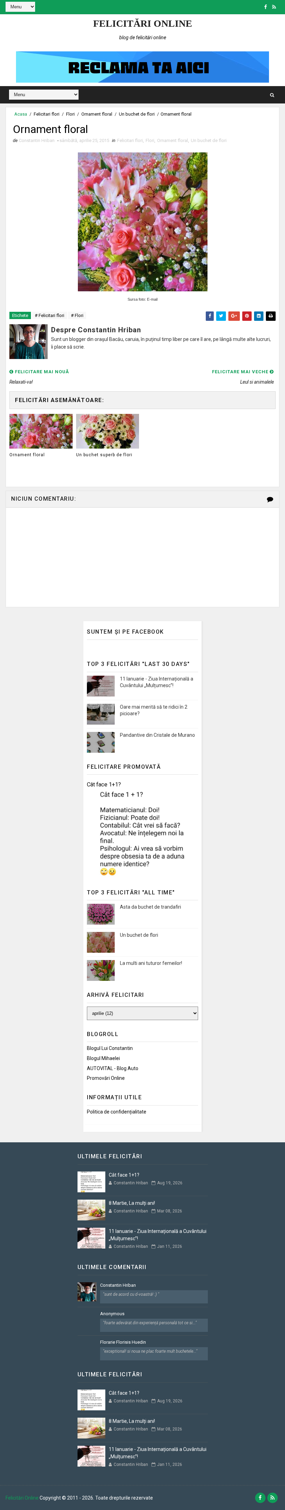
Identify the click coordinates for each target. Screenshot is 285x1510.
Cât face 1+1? (104, 784)
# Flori (77, 315)
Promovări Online (106, 1078)
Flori (70, 114)
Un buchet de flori (137, 114)
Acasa (20, 114)
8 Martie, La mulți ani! (132, 1203)
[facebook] (265, 7)
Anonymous (112, 1313)
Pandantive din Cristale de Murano (157, 735)
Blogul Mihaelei (103, 1058)
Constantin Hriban (118, 1285)
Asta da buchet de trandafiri (150, 907)
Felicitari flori (46, 114)
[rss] (274, 7)
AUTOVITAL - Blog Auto (112, 1068)
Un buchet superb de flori (104, 454)
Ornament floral (96, 114)
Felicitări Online (142, 23)
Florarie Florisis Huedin (123, 1342)
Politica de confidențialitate (116, 1112)
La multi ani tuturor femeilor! (151, 963)
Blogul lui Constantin (110, 1048)
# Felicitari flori (49, 315)
